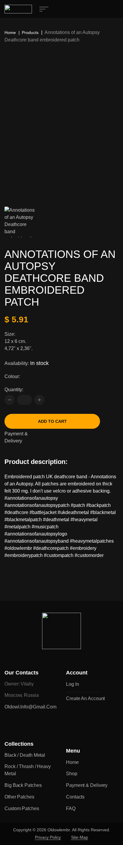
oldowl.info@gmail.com (30, 706)
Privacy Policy (48, 837)
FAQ (71, 808)
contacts (75, 796)
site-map (79, 837)
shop (71, 773)
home (72, 762)
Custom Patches (21, 808)
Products (30, 32)
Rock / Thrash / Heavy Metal (27, 770)
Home (10, 32)
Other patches (19, 796)
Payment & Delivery (16, 437)
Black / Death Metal (24, 755)
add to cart (52, 421)
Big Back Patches (22, 785)
